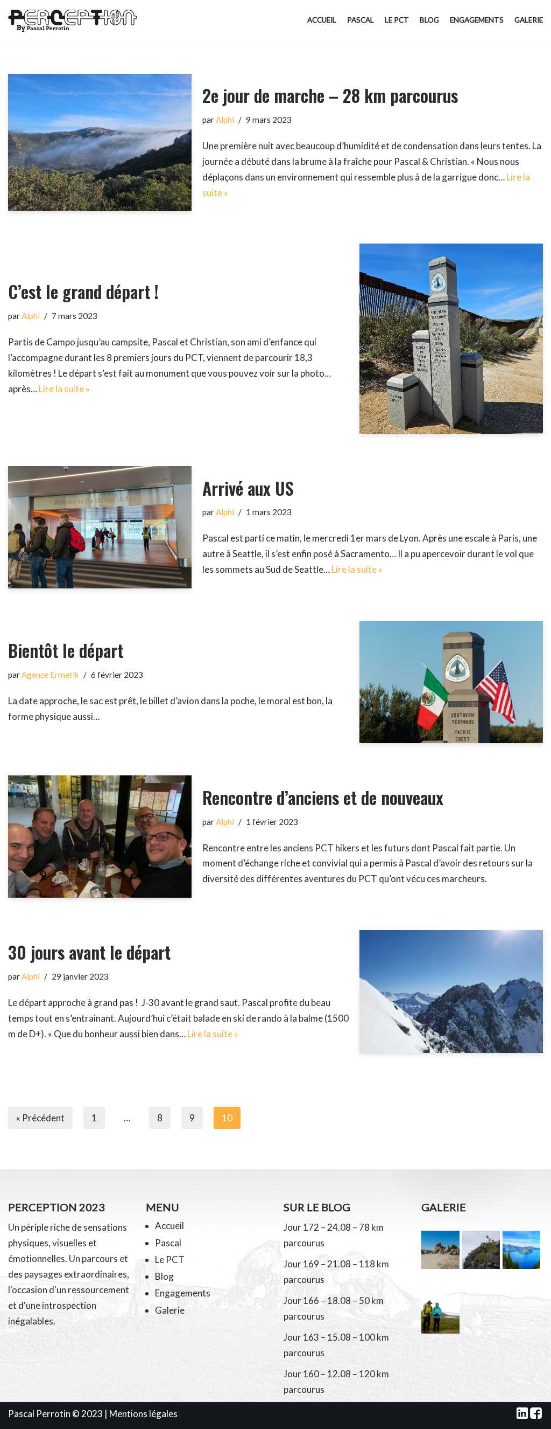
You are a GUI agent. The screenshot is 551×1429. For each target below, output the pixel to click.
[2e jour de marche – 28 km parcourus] (100, 143)
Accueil (321, 20)
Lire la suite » (64, 388)
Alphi (225, 119)
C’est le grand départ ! (83, 291)
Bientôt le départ (65, 650)
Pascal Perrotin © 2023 (55, 1413)
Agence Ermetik (50, 674)
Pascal (360, 20)
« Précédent (40, 1117)
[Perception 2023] (75, 21)
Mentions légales (143, 1413)
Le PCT (397, 20)
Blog (429, 20)
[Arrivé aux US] (100, 527)
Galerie (528, 20)
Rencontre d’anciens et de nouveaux (322, 797)
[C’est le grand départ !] (451, 338)
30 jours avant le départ (89, 952)
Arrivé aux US (248, 488)
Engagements (477, 20)
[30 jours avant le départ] (451, 991)
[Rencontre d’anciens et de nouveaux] (100, 836)
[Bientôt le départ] (451, 682)
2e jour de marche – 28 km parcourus (330, 95)
